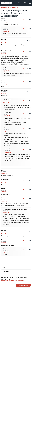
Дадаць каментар (23, 285)
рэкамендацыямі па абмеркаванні (12, 281)
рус (25, 3)
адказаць (4, 22)
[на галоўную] (6, 3)
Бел (19, 3)
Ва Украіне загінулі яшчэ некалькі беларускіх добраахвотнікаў (14, 13)
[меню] (30, 3)
